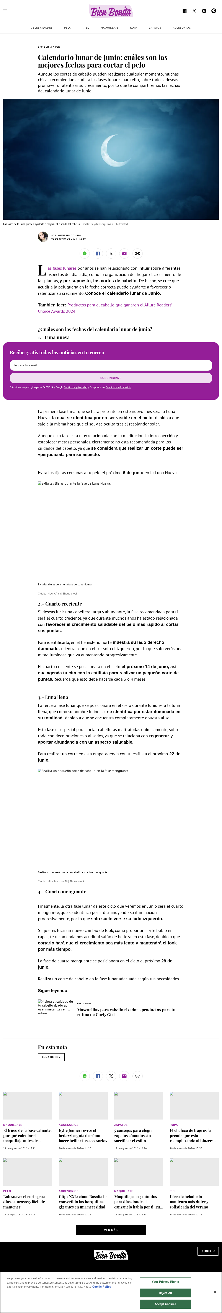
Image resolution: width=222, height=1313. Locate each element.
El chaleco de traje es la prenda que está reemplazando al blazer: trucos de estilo (191, 1138)
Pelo (67, 27)
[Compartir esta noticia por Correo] (124, 253)
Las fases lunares (63, 268)
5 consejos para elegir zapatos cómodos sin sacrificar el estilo (133, 1135)
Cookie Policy (101, 1286)
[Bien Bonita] (111, 11)
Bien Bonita (45, 46)
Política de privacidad (75, 387)
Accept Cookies (165, 1304)
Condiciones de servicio (118, 387)
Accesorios (182, 27)
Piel (86, 27)
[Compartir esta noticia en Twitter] (111, 253)
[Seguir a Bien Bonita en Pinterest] (214, 11)
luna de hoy (51, 1057)
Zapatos (155, 27)
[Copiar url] (137, 253)
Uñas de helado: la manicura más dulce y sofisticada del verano (189, 1202)
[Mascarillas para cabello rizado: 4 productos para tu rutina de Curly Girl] (55, 1001)
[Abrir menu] (5, 11)
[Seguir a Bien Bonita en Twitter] (194, 11)
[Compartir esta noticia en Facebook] (98, 253)
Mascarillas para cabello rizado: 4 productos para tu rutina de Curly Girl (126, 1012)
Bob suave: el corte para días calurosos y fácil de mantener (24, 1202)
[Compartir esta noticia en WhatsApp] (85, 253)
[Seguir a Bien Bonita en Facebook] (184, 11)
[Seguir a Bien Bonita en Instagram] (204, 11)
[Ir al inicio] (111, 1255)
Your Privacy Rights (165, 1281)
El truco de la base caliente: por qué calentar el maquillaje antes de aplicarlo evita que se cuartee (27, 1141)
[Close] (215, 1292)
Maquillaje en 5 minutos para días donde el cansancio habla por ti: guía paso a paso (138, 1204)
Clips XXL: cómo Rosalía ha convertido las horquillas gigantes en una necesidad (83, 1202)
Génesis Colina (69, 235)
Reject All (165, 1293)
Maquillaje (109, 27)
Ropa (133, 27)
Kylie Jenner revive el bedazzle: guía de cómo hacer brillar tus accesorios (83, 1135)
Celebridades (41, 27)
